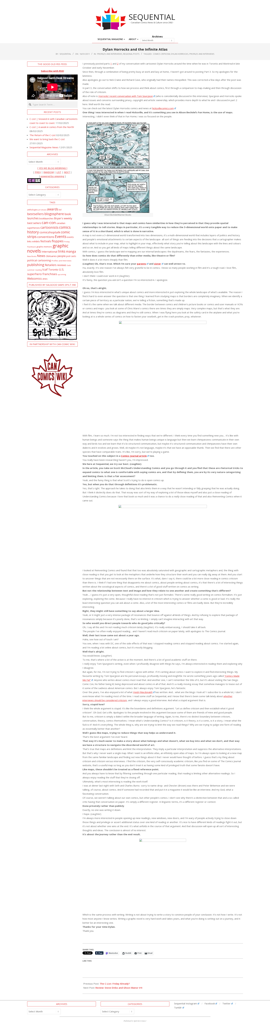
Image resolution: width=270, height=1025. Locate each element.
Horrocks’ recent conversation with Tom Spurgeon (125, 96)
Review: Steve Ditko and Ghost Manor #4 (118, 987)
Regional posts (131, 53)
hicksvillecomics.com (163, 108)
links (61, 251)
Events (60, 236)
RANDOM (48, 172)
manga (71, 251)
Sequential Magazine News (44, 147)
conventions (45, 237)
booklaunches (46, 218)
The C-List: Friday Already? (115, 983)
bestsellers (35, 214)
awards (52, 209)
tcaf (45, 269)
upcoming (62, 274)
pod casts (71, 256)
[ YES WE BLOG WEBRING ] (52, 168)
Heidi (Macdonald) (142, 692)
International (49, 251)
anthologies (32, 209)
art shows (42, 210)
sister (157, 263)
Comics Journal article (134, 455)
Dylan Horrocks (179, 53)
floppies (58, 241)
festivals (45, 241)
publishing (35, 264)
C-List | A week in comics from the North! (52, 127)
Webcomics (34, 278)
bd (60, 209)
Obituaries (51, 256)
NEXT (67, 172)
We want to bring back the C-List (47, 139)
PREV (38, 172)
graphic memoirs (44, 246)
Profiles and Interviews (109, 53)
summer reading (34, 270)
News (41, 256)
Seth (69, 265)
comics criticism (161, 53)
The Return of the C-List (43, 135)
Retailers (50, 265)
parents (141, 263)
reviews (61, 265)
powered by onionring (52, 176)
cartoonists (49, 227)
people (61, 256)
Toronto (53, 269)
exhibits (36, 241)
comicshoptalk (50, 232)
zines (45, 278)
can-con (49, 222)
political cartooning (39, 260)
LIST (58, 172)
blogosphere (54, 213)
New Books (31, 256)
